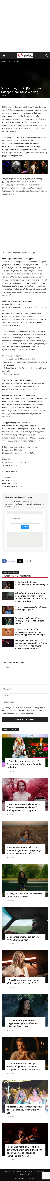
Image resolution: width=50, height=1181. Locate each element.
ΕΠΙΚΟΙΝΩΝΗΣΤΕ (25, 1174)
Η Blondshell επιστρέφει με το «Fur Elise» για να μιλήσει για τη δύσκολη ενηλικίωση (24, 764)
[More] (30, 561)
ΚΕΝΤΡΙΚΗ (8, 1172)
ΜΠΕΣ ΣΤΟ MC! (39, 1172)
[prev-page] (3, 654)
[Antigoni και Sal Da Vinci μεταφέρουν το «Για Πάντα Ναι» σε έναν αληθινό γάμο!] (25, 1096)
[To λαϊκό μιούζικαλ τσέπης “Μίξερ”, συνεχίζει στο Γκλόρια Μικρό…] (8, 621)
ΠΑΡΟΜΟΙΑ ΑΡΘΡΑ (11, 573)
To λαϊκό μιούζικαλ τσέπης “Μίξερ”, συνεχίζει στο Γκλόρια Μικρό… (29, 621)
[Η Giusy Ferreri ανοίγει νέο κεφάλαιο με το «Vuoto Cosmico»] (25, 880)
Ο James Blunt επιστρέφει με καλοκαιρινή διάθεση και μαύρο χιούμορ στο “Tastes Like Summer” (24, 1066)
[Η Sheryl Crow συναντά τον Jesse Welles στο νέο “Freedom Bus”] (25, 966)
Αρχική (3, 61)
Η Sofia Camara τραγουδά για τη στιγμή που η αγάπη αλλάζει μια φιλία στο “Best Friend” (22, 1023)
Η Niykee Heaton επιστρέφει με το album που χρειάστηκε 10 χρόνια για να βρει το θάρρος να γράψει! (24, 850)
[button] (4, 55)
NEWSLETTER (27, 1172)
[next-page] (7, 654)
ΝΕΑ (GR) (16, 61)
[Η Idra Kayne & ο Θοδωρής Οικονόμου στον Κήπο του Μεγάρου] (8, 585)
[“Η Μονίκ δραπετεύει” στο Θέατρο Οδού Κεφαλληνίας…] (8, 610)
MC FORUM (17, 1172)
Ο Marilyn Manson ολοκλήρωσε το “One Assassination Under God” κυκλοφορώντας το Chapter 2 (23, 807)
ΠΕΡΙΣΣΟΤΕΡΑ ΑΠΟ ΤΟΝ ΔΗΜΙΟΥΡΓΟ (17, 576)
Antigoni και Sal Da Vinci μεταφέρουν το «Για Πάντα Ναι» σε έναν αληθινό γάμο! (24, 1110)
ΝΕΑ (9, 61)
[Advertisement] (25, 26)
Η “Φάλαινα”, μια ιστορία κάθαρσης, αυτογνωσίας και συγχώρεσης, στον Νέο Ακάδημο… (31, 632)
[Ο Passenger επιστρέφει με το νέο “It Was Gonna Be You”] (25, 923)
